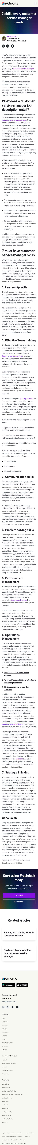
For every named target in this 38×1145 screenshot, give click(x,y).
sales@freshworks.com (9, 1001)
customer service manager (23, 69)
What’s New (5, 1084)
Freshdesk (5, 1101)
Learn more (19, 902)
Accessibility (5, 1140)
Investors (4, 1025)
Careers (4, 1029)
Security (27, 1136)
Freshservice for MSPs (9, 1091)
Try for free (19, 895)
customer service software (12, 724)
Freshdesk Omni (7, 1098)
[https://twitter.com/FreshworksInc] (7, 1007)
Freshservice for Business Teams (12, 1094)
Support (4, 1060)
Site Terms (20, 1133)
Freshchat (5, 1105)
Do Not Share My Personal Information (12, 1136)
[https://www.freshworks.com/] (10, 3)
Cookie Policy (29, 1133)
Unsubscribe (14, 1140)
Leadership (5, 1022)
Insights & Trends (7, 1042)
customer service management (14, 120)
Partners (4, 1036)
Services (4, 1067)
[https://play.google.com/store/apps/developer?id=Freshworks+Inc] (8, 985)
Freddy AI (5, 1122)
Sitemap (22, 1140)
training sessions (26, 399)
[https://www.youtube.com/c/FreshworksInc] (17, 1007)
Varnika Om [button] (11, 36)
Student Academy (7, 1070)
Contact (4, 1049)
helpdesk (19, 759)
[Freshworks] (19, 978)
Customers (5, 1032)
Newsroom (5, 1046)
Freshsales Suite (7, 1112)
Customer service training (12, 356)
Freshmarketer (6, 1115)
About (3, 1018)
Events (4, 1039)
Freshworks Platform (8, 1119)
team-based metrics (19, 600)
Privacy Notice (11, 1133)
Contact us (5, 998)
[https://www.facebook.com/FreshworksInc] (12, 1007)
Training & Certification (9, 1063)
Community (5, 1074)
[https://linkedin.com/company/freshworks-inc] (3, 1007)
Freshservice (6, 1087)
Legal (3, 1133)
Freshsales (5, 1108)
